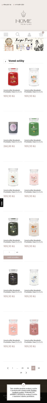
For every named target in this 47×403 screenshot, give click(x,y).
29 (21, 373)
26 (28, 368)
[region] (23, 44)
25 (22, 368)
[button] (6, 34)
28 (39, 368)
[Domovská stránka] (23, 17)
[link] (23, 44)
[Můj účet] (29, 34)
